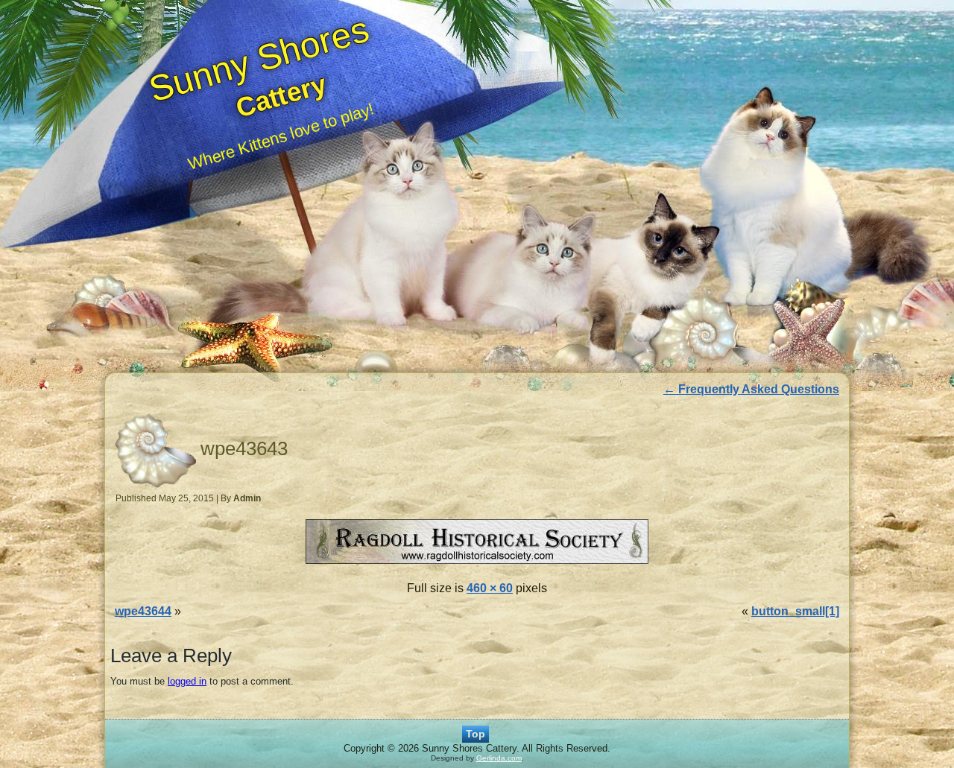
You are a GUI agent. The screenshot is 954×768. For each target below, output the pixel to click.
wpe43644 (143, 611)
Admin (247, 498)
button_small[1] (795, 611)
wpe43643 (244, 448)
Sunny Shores (259, 59)
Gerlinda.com (499, 758)
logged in (187, 681)
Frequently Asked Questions (751, 389)
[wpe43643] (477, 565)
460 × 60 (490, 588)
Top (475, 734)
